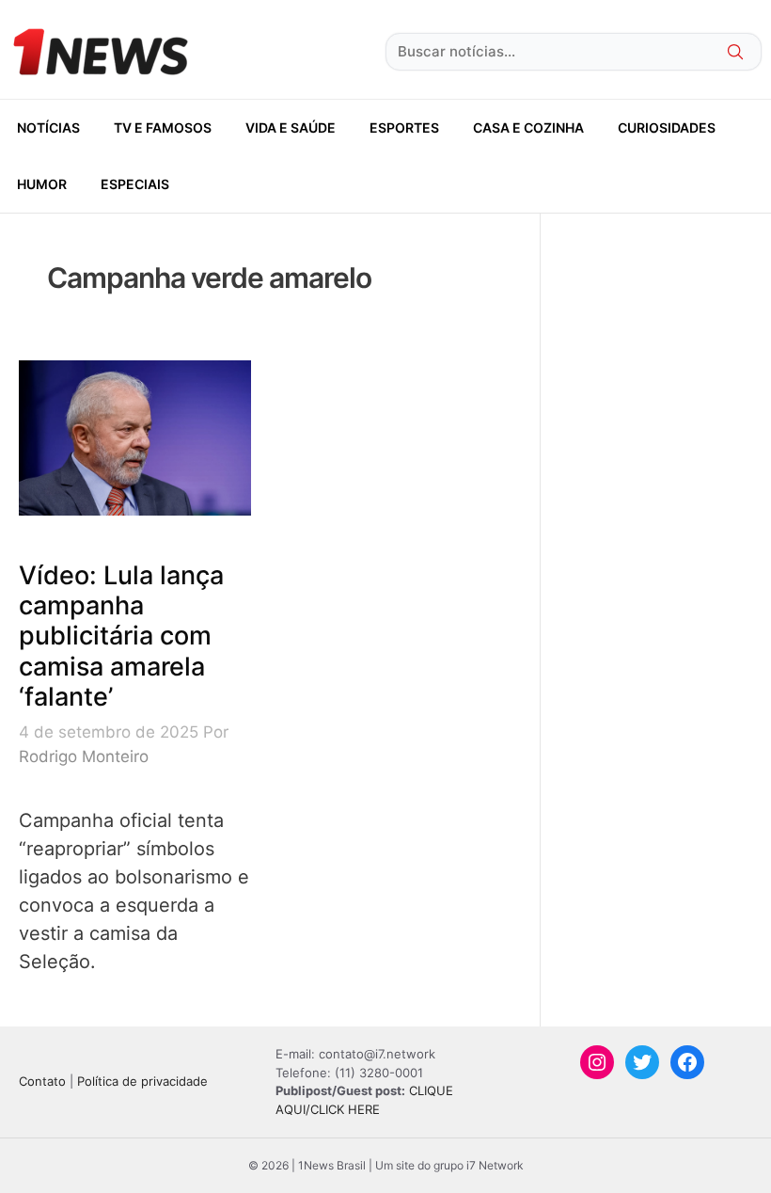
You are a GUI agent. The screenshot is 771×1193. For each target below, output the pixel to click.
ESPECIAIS (135, 184)
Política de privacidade (142, 1081)
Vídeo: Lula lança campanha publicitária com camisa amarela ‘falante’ (121, 636)
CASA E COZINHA (528, 127)
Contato (42, 1081)
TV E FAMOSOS (163, 127)
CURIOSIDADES (667, 127)
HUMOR (42, 184)
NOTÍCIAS (48, 127)
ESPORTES (404, 127)
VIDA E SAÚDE (290, 127)
